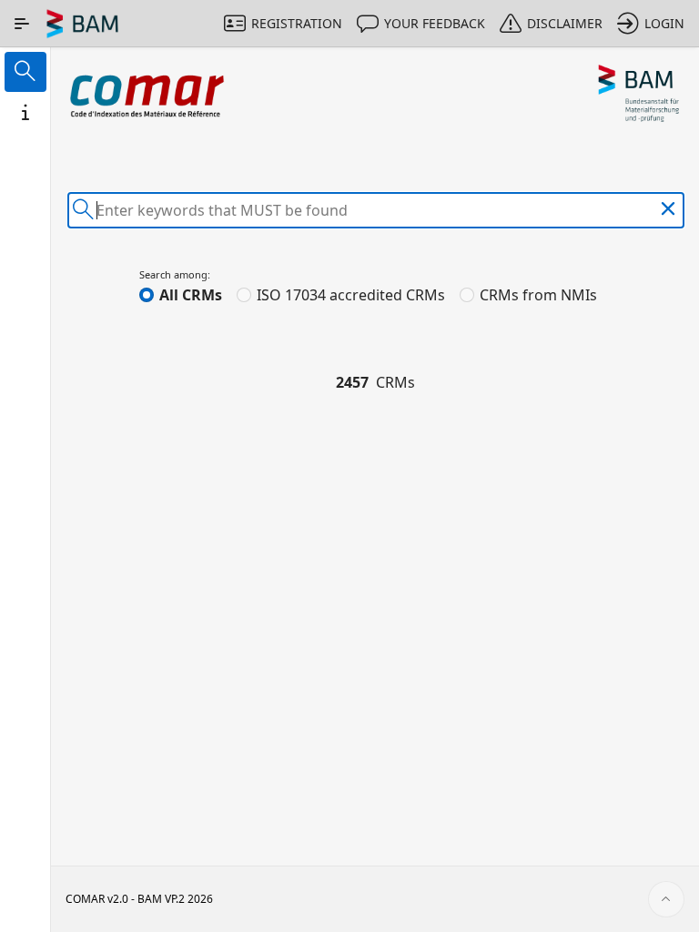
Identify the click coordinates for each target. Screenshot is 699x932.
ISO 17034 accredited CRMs (351, 295)
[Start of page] (666, 899)
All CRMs (190, 295)
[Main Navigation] (21, 23)
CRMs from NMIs (538, 295)
